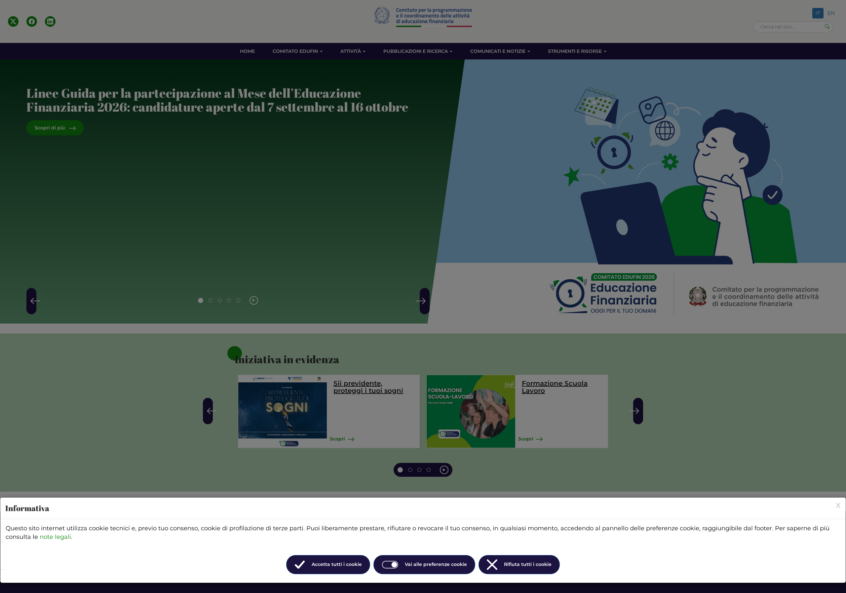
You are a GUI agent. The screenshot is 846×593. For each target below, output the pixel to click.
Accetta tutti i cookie (337, 564)
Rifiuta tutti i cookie (528, 564)
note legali (55, 537)
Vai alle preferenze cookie (436, 564)
